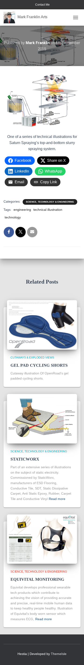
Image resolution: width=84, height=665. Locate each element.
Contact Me (42, 4)
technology (13, 217)
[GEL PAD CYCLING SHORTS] (42, 325)
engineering (22, 209)
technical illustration (47, 209)
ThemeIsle (58, 654)
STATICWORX (24, 459)
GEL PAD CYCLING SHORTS (39, 365)
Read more (57, 499)
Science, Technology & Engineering (50, 202)
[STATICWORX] (42, 418)
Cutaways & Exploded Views (32, 357)
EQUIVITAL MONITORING (37, 579)
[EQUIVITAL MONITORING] (42, 539)
